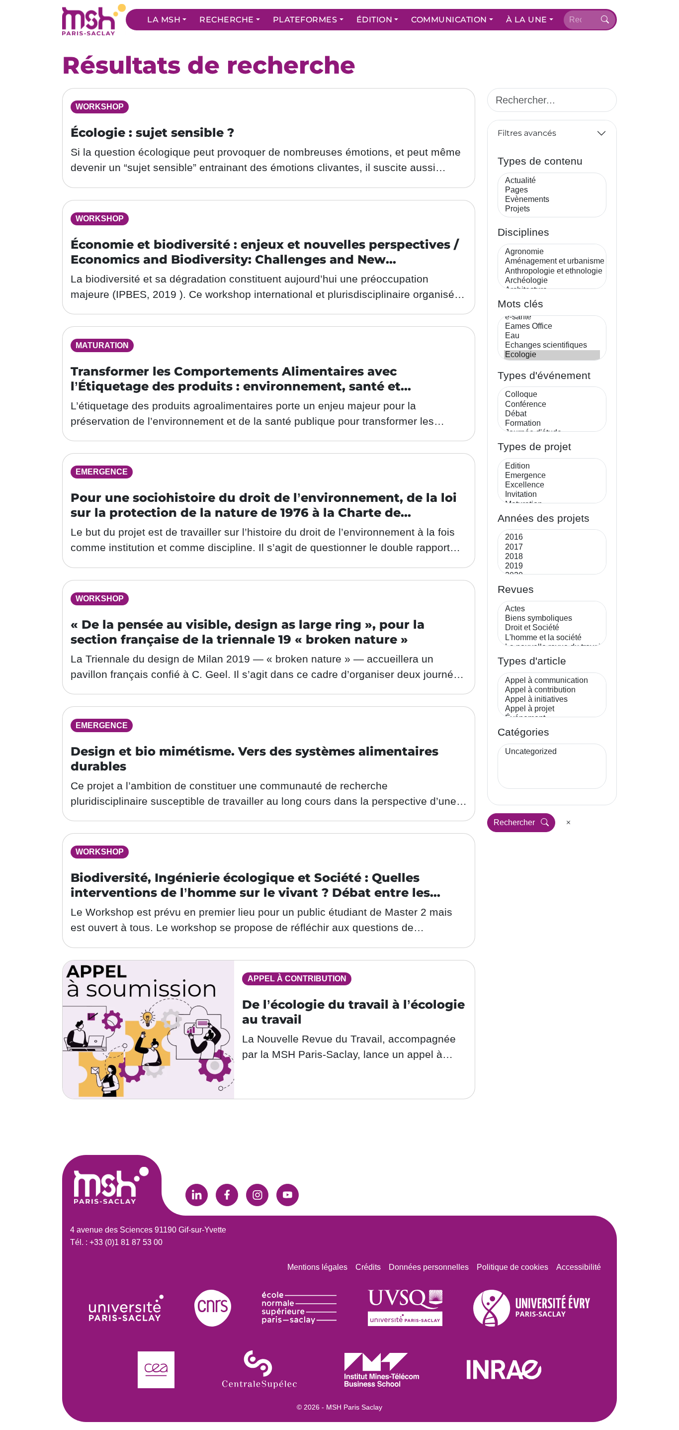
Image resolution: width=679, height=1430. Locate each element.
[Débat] (552, 414)
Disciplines (523, 232)
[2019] (552, 566)
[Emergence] (552, 475)
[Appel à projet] (552, 709)
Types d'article (532, 661)
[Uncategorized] (552, 752)
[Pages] (552, 190)
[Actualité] (552, 181)
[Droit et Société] (552, 628)
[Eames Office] (552, 326)
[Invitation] (552, 494)
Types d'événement (544, 375)
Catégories (523, 732)
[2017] (552, 547)
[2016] (552, 537)
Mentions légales (317, 1267)
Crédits (368, 1267)
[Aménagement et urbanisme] (552, 261)
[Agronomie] (552, 252)
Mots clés (520, 303)
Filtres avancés (527, 133)
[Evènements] (552, 199)
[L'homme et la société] (552, 638)
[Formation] (552, 423)
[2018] (552, 557)
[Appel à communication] (552, 680)
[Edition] (552, 466)
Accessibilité (578, 1267)
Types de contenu (540, 161)
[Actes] (552, 609)
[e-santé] (552, 317)
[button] (167, 20)
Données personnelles (429, 1267)
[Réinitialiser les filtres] (568, 822)
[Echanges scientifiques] (552, 345)
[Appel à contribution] (552, 690)
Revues (516, 589)
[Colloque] (552, 394)
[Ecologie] (552, 355)
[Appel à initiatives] (552, 699)
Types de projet (534, 446)
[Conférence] (552, 404)
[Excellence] (552, 485)
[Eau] (552, 336)
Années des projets (544, 518)
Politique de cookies (512, 1267)
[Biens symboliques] (552, 618)
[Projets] (552, 209)
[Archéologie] (552, 281)
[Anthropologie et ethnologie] (552, 271)
